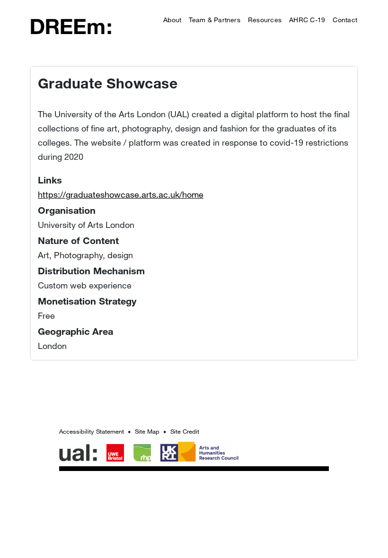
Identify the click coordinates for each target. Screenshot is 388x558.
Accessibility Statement (91, 431)
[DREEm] (71, 25)
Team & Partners (214, 20)
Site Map (147, 431)
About (172, 20)
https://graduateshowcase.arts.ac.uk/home (120, 194)
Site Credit (184, 431)
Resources (265, 20)
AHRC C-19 (307, 20)
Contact (345, 20)
